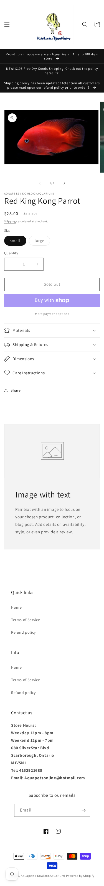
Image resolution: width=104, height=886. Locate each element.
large (42, 242)
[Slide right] (64, 183)
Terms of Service (25, 619)
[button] (7, 24)
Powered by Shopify (80, 876)
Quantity (11, 253)
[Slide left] (40, 183)
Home (16, 607)
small (18, 242)
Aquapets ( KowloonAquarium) (43, 876)
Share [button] (16, 390)
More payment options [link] (52, 314)
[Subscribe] (84, 810)
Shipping (10, 221)
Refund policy (23, 632)
